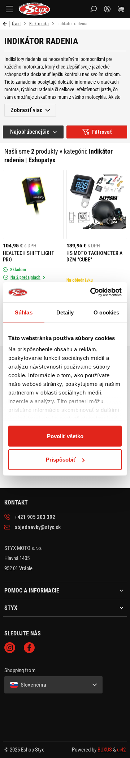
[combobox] (33, 131)
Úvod (16, 23)
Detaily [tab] (65, 312)
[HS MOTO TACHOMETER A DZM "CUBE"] (96, 204)
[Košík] (121, 9)
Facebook (29, 647)
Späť (6, 24)
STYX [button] (10, 608)
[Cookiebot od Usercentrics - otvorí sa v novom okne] (92, 292)
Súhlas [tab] (23, 312)
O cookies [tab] (106, 312)
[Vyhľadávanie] (93, 9)
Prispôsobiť (61, 460)
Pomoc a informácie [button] (31, 591)
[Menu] (9, 9)
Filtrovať (102, 132)
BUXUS (105, 749)
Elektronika (39, 23)
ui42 (121, 749)
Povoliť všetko (65, 436)
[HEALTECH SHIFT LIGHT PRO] (33, 204)
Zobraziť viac (26, 110)
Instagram (9, 647)
